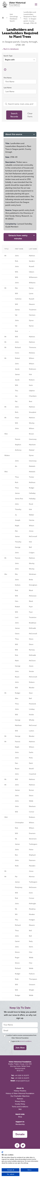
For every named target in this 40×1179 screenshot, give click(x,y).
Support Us (20, 1122)
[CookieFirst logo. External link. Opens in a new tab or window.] (2, 1152)
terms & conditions (25, 1041)
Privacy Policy (20, 1101)
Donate (20, 1134)
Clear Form (29, 115)
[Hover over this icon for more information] (5, 69)
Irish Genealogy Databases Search (14, 17)
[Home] (3, 18)
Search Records (14, 115)
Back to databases (10, 49)
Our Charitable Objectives (20, 1096)
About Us (20, 1088)
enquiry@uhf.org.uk (22, 1081)
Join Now (20, 1047)
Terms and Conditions (20, 1107)
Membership (20, 1124)
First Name (8, 78)
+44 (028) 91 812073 (22, 1075)
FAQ (20, 1109)
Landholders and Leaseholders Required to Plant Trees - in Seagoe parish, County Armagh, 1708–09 (30, 17)
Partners (20, 1099)
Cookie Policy (20, 1104)
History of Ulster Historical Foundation (20, 1093)
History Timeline (20, 1091)
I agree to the (21, 1041)
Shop (20, 1117)
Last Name (8, 88)
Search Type (8, 56)
